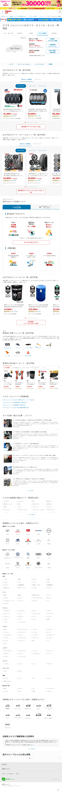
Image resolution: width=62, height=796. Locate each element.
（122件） (15, 311)
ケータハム (35, 635)
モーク (5, 643)
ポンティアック (36, 613)
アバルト (6, 656)
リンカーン (6, 616)
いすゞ (19, 582)
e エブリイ (6, 501)
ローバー (49, 632)
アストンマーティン (23, 629)
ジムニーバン (42, 16)
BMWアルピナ (36, 595)
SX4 (19, 504)
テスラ (5, 619)
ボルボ (19, 671)
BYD (5, 688)
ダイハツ (6, 585)
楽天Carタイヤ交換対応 (26, 79)
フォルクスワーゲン (37, 598)
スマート (49, 595)
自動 (54, 33)
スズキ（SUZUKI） (33, 16)
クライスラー (21, 610)
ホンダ (34, 579)
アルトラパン (7, 509)
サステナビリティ (18, 785)
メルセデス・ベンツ (9, 600)
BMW (19, 595)
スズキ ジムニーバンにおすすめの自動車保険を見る (16, 407)
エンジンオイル (40, 64)
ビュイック (6, 613)
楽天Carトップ (4, 16)
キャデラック (7, 610)
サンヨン (49, 678)
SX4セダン (49, 504)
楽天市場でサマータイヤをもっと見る (31, 126)
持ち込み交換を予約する (31, 242)
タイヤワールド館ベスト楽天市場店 (12, 118)
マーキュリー (50, 613)
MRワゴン (49, 501)
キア (33, 678)
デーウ (19, 678)
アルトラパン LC (22, 509)
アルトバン (49, 507)
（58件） (14, 180)
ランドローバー (22, 632)
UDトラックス (21, 587)
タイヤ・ (42, 33)
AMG (5, 595)
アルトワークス (51, 509)
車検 (31, 33)
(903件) (43, 388)
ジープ (19, 619)
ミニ (48, 600)
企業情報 (3, 773)
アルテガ (6, 603)
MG (33, 640)
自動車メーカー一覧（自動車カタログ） (18, 16)
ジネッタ (20, 635)
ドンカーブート (51, 688)
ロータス (34, 632)
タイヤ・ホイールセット (24, 64)
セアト (19, 691)
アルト (19, 507)
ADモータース (7, 681)
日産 (19, 579)
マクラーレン (35, 637)
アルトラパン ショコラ (38, 509)
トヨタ (5, 579)
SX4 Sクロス (35, 504)
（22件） (39, 180)
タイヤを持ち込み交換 (17, 207)
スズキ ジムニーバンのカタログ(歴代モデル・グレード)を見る (18, 399)
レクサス (34, 587)
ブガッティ (49, 663)
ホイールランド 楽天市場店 (35, 118)
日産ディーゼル (36, 585)
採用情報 (17, 773)
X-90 (5, 507)
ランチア (20, 653)
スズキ (48, 582)
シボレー (49, 610)
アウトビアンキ (22, 650)
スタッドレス (32, 86)
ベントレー (6, 632)
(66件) (20, 388)
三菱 (48, 579)
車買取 (19, 33)
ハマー (5, 622)
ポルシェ (49, 598)
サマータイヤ (20, 86)
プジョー (20, 663)
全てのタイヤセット (37, 143)
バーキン (6, 691)
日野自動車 (49, 585)
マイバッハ (21, 600)
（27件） (39, 116)
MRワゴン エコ (7, 504)
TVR (5, 629)
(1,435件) (9, 388)
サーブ (5, 671)
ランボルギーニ (36, 653)
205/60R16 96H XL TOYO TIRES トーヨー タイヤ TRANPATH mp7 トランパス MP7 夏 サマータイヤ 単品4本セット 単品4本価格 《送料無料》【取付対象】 (13, 110)
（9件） (39, 311)
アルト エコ (35, 507)
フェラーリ (49, 650)
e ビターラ (21, 501)
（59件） (14, 116)
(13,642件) (56, 388)
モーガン (6, 637)
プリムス (49, 616)
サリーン (34, 616)
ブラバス (34, 600)
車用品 (50, 64)
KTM (33, 691)
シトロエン (6, 663)
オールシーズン (43, 86)
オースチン (49, 637)
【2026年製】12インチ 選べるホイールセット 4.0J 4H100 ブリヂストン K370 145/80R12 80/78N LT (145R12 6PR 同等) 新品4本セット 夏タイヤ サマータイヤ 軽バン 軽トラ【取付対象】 (38, 175)
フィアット (35, 650)
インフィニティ (22, 622)
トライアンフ (21, 640)
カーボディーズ (51, 635)
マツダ (5, 582)
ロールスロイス (8, 635)
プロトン (20, 688)
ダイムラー (49, 629)
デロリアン (21, 616)
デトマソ (49, 653)
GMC (48, 619)
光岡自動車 (21, 585)
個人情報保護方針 (10, 773)
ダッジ (34, 619)
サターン (34, 610)
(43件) (32, 388)
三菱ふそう (6, 587)
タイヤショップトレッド (10, 183)
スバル (34, 582)
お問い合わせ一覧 (10, 785)
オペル (19, 598)
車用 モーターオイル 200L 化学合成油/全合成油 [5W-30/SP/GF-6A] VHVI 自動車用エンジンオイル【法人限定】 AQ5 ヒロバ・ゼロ (38, 306)
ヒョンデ (6, 678)
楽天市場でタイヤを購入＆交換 (46, 207)
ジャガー (34, 629)
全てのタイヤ (38, 79)
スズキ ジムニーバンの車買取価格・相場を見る (15, 402)
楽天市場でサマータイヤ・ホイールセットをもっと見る (31, 191)
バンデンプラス (22, 637)
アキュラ (49, 587)
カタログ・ (8, 33)
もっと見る (30, 490)
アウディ (6, 598)
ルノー (34, 663)
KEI (33, 501)
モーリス (6, 640)
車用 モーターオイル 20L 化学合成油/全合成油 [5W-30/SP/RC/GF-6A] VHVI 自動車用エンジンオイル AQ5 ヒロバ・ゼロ (14, 306)
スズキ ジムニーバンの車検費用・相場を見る (14, 405)
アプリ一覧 (4, 785)
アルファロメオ (8, 650)
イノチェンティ (22, 656)
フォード (20, 613)
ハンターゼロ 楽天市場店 (11, 313)
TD (33, 688)
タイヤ (11, 64)
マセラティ (6, 653)
